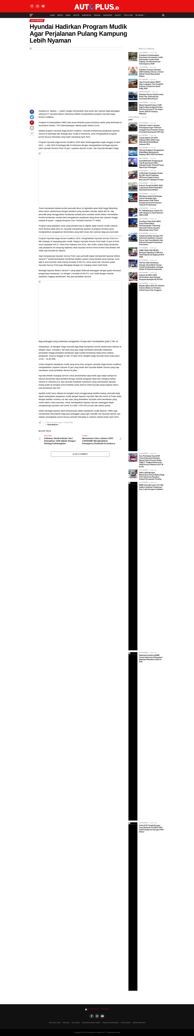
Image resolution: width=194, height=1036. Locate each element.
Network (139, 15)
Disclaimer (125, 1023)
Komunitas (86, 15)
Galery (118, 15)
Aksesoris (107, 15)
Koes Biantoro (53, 425)
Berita (60, 15)
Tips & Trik (128, 15)
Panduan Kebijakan (110, 1023)
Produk (97, 15)
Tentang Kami (54, 1023)
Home (52, 15)
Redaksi (66, 1023)
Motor (76, 15)
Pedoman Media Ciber (91, 1023)
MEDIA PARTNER (139, 1023)
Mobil (68, 15)
